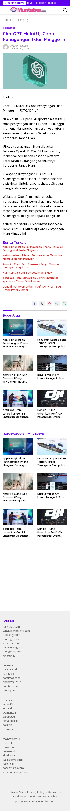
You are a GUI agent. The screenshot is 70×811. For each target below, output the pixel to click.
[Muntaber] (27, 10)
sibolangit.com (11, 635)
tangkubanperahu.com (16, 630)
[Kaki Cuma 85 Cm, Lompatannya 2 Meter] (52, 363)
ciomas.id (8, 729)
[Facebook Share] (34, 303)
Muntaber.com (46, 801)
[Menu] (5, 10)
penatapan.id (10, 720)
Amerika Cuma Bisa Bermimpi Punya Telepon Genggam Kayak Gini (31, 265)
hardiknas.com (11, 686)
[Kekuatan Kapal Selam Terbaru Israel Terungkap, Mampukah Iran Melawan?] (52, 327)
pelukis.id (8, 665)
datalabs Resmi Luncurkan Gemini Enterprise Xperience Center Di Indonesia (30, 279)
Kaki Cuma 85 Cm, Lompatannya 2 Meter (28, 272)
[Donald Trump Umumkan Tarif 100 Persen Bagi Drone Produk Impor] (52, 398)
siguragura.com (12, 639)
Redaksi (53, 792)
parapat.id (9, 716)
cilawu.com (9, 747)
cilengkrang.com (12, 651)
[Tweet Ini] (42, 303)
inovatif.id (8, 704)
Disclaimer (19, 796)
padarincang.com (13, 647)
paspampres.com (13, 768)
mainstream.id (11, 739)
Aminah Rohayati (19, 45)
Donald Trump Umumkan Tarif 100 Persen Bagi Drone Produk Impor (32, 288)
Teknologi (9, 27)
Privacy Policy (35, 792)
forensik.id (9, 743)
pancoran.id (10, 669)
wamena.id (9, 712)
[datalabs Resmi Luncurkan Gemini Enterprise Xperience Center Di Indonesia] (18, 398)
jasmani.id (9, 751)
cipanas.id (9, 700)
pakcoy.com (10, 690)
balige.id (8, 725)
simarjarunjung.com (15, 772)
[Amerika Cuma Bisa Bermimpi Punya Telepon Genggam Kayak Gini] (18, 363)
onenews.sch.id (12, 682)
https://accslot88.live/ (15, 600)
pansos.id (8, 764)
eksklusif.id (9, 755)
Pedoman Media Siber (43, 796)
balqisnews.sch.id (13, 759)
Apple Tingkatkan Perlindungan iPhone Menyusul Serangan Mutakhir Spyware (33, 248)
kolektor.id (9, 655)
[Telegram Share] (57, 303)
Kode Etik (17, 792)
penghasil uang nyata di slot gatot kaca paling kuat (33, 565)
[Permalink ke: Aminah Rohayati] (6, 47)
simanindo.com (12, 643)
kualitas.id (9, 673)
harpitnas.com (11, 678)
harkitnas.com (11, 626)
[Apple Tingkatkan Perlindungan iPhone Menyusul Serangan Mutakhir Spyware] (18, 327)
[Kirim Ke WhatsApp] (64, 303)
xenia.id (7, 708)
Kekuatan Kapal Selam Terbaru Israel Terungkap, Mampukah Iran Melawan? (33, 257)
